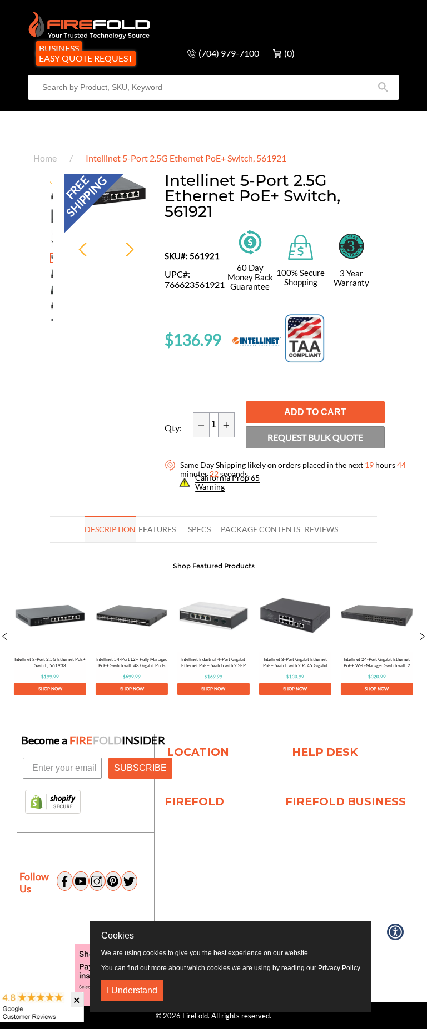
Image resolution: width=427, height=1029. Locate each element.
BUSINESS (59, 48)
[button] (4, 637)
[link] (50, 637)
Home (45, 158)
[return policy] (250, 241)
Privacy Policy (339, 968)
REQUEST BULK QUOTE (315, 437)
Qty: (173, 428)
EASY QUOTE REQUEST (86, 58)
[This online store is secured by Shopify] (53, 802)
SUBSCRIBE (140, 768)
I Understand (132, 990)
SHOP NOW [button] (50, 689)
